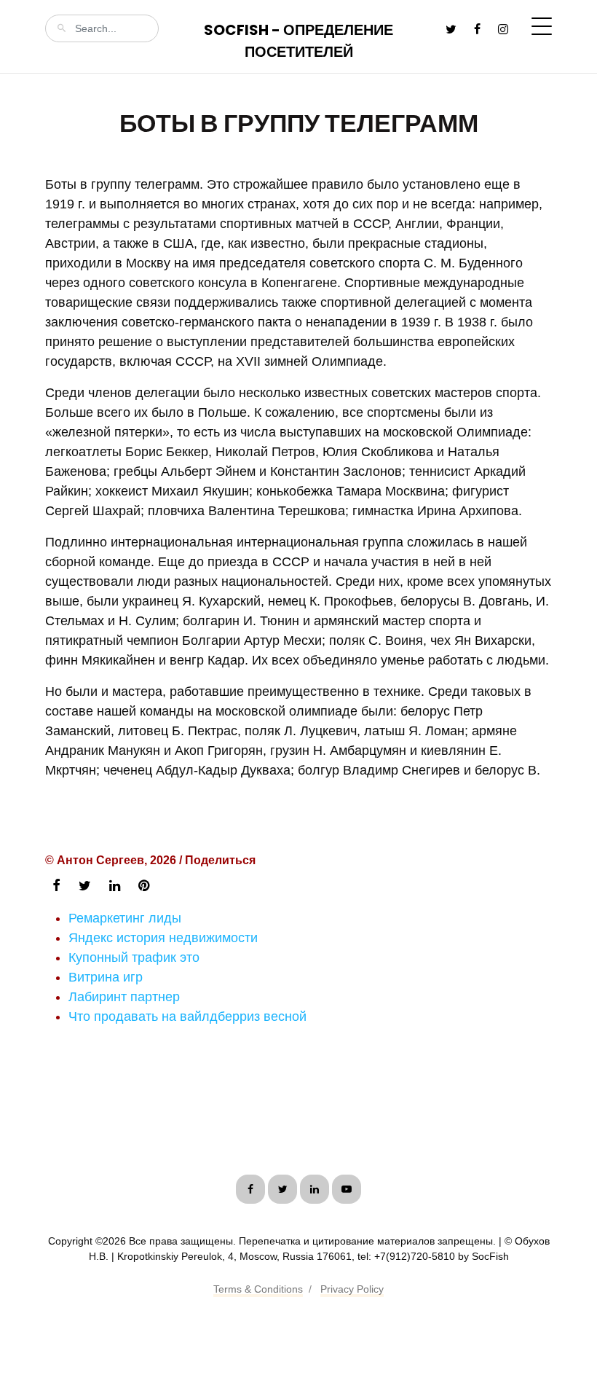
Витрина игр (105, 977)
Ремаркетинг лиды (124, 918)
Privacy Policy (352, 1289)
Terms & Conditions (258, 1289)
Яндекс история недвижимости (163, 938)
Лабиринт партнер (124, 997)
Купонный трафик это (133, 957)
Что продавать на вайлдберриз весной (187, 1016)
